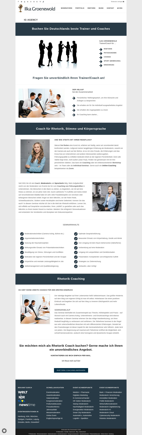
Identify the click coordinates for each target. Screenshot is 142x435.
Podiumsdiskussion (53, 404)
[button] (4, 431)
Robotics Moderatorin (107, 418)
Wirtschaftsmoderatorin (108, 404)
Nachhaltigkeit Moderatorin (83, 407)
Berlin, (27, 422)
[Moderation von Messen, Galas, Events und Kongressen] (31, 1)
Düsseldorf (35, 422)
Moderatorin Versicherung (109, 395)
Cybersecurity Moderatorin (109, 415)
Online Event (51, 415)
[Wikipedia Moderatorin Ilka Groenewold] (41, 1)
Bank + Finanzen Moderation (110, 392)
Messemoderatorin (42, 434)
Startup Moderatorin (80, 404)
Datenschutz (82, 431)
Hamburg (111, 434)
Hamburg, (22, 416)
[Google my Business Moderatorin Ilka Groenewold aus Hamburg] (38, 1)
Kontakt (66, 431)
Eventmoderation (53, 392)
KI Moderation (60, 431)
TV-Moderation (32, 434)
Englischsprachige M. (54, 418)
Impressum (72, 431)
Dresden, (21, 422)
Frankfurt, (29, 419)
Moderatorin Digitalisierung (109, 407)
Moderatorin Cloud (106, 412)
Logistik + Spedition (80, 418)
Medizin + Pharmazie (81, 392)
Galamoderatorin (52, 434)
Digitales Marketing (80, 395)
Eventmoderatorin (62, 434)
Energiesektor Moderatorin (83, 410)
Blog (77, 431)
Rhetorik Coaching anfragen (71, 370)
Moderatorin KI (105, 410)
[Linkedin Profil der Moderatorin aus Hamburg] (28, 1)
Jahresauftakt (51, 410)
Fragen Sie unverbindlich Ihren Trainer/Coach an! (69, 77)
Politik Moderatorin (106, 401)
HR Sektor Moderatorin (82, 401)
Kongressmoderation (54, 401)
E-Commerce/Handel (81, 398)
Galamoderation (52, 398)
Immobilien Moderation (108, 398)
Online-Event (104, 434)
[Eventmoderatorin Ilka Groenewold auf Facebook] (19, 1)
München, (34, 416)
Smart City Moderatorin (82, 412)
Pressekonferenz (52, 407)
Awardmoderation (53, 395)
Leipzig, (36, 419)
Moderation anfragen (117, 1)
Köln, (28, 416)
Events (37, 195)
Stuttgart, (21, 419)
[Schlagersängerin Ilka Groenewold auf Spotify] (22, 1)
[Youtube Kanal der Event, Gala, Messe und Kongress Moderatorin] (25, 1)
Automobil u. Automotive (82, 415)
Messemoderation (53, 412)
